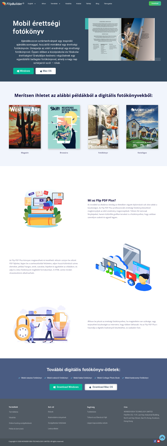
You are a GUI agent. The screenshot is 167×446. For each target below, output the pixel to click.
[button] (123, 39)
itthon (44, 4)
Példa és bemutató (16, 429)
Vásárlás (68, 4)
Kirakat (78, 4)
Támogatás (108, 4)
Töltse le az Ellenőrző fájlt (97, 417)
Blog (97, 4)
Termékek (54, 4)
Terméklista (13, 412)
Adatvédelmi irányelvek (57, 417)
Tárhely (88, 4)
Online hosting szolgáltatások (20, 423)
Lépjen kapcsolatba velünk (97, 423)
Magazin (25, 152)
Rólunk (50, 412)
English (30, 4)
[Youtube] (158, 441)
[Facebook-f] (155, 441)
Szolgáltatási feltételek (57, 423)
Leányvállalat (53, 429)
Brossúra (64, 152)
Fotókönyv (103, 152)
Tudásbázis (91, 412)
